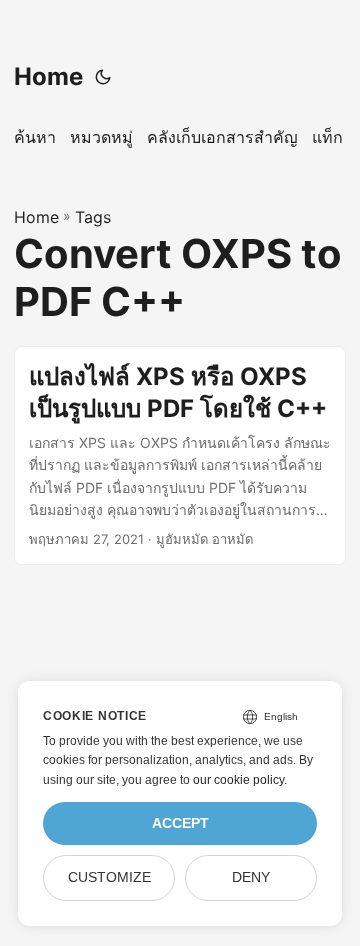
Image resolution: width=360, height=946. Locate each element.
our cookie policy (238, 780)
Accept (180, 823)
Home (48, 76)
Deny (251, 877)
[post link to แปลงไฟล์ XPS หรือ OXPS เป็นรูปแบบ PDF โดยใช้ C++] (180, 455)
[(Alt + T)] (103, 77)
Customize (109, 877)
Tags (93, 217)
